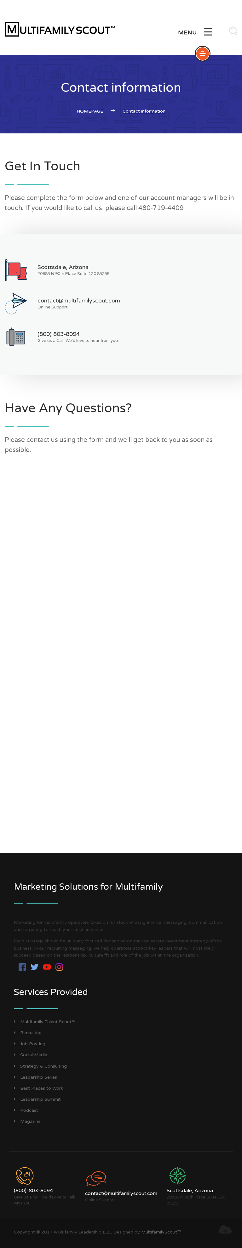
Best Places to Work (41, 1088)
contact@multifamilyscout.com (78, 300)
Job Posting (32, 1043)
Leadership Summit (40, 1099)
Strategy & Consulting (43, 1066)
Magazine (30, 1121)
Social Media (33, 1055)
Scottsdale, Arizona (63, 267)
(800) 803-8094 (58, 334)
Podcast (29, 1110)
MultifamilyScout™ (161, 1232)
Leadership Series (38, 1077)
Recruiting (31, 1032)
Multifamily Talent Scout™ (48, 1021)
